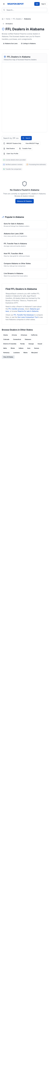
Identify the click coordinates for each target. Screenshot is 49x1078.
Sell (37, 4)
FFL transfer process (16, 309)
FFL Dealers (17, 19)
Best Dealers (10, 148)
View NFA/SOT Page (32, 143)
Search (28, 138)
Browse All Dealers (24, 201)
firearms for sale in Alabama (28, 311)
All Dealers (9, 24)
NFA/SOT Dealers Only (13, 143)
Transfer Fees (26, 148)
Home (8, 19)
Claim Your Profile (12, 153)
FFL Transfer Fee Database (24, 315)
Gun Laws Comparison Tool (28, 317)
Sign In (43, 4)
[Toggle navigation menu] (4, 3)
